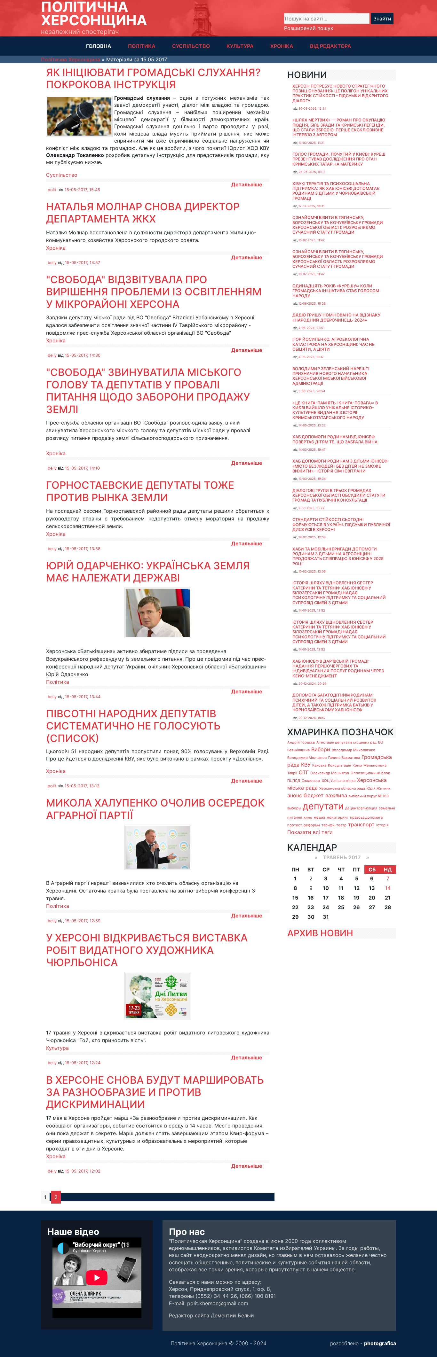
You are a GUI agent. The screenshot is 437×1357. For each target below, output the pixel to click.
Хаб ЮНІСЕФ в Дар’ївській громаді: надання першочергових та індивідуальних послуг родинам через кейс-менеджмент (338, 668)
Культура (57, 1048)
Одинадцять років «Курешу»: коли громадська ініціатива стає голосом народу (335, 291)
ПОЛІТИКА (141, 46)
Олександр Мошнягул (329, 773)
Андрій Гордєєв (301, 742)
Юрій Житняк (378, 788)
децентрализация (361, 808)
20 (372, 897)
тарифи (328, 825)
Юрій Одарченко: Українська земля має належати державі (148, 571)
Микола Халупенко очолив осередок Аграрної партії (155, 809)
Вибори (320, 749)
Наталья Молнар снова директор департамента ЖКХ (143, 212)
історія (382, 825)
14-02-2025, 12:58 (312, 537)
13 (372, 888)
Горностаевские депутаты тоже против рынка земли (140, 491)
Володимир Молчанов (307, 757)
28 (388, 907)
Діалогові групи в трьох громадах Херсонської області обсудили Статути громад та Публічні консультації (338, 495)
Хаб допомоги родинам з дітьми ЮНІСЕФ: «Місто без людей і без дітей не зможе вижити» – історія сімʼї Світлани (340, 466)
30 (310, 917)
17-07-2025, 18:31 (311, 206)
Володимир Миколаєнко (353, 750)
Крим (357, 765)
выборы (294, 808)
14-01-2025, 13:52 (311, 610)
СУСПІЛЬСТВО (191, 46)
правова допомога (366, 817)
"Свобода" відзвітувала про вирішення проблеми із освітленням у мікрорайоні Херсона (154, 291)
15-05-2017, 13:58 (82, 548)
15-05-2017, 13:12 (82, 786)
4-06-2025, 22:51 (311, 328)
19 (357, 897)
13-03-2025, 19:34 (312, 478)
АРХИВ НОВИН (320, 933)
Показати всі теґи (310, 832)
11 (341, 888)
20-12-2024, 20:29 (312, 683)
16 (311, 897)
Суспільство (61, 175)
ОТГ (304, 772)
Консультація (339, 765)
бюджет (314, 795)
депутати (323, 806)
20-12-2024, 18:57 (311, 718)
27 (372, 907)
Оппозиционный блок (370, 773)
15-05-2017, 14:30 (82, 355)
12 (357, 888)
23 (310, 907)
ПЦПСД (293, 780)
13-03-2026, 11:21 (311, 142)
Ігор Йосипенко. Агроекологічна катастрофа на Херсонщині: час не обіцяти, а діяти (333, 344)
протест (294, 825)
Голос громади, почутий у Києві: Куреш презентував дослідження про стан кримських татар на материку (338, 159)
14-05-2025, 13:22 (312, 425)
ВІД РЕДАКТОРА (330, 46)
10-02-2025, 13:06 (312, 571)
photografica (380, 1343)
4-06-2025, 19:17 (310, 357)
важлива (336, 795)
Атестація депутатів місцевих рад (346, 742)
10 (326, 888)
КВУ (306, 764)
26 (356, 907)
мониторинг (337, 817)
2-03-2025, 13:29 (311, 508)
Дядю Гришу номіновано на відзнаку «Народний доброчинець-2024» (336, 317)
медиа (319, 817)
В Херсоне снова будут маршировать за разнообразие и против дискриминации (155, 1092)
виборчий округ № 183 (369, 796)
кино (308, 817)
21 (388, 897)
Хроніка (56, 248)
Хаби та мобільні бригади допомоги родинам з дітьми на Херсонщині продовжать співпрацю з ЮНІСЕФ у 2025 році (338, 556)
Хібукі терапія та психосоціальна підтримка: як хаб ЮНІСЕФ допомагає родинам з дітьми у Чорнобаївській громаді (336, 191)
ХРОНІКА (281, 46)
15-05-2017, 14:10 (82, 468)
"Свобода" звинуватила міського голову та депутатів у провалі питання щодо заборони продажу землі (148, 390)
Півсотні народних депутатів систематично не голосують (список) (133, 726)
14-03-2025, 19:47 (311, 449)
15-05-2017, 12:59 (82, 920)
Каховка (319, 765)
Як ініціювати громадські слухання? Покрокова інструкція (153, 78)
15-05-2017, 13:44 (82, 696)
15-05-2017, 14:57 (82, 262)
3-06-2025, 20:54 (311, 391)
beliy (52, 262)
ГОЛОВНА (98, 46)
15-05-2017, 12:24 (82, 1062)
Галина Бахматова (344, 757)
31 (326, 917)
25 (341, 907)
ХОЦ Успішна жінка (338, 780)
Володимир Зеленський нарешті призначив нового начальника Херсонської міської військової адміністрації (330, 376)
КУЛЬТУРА (240, 46)
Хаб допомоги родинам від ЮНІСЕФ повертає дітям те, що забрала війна (334, 439)
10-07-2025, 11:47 (311, 240)
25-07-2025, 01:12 (311, 172)
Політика (57, 682)
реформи (312, 825)
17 (326, 897)
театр (341, 825)
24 (325, 907)
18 (341, 897)
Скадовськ (311, 780)
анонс (294, 795)
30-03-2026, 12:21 (312, 108)
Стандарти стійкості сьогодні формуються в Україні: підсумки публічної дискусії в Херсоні (341, 524)
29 (295, 917)
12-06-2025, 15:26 (312, 303)
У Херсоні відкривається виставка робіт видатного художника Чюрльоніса (147, 950)
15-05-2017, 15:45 (82, 189)
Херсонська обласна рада (342, 788)
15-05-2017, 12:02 (82, 1171)
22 (295, 907)
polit (52, 189)
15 (295, 897)
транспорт (361, 824)
